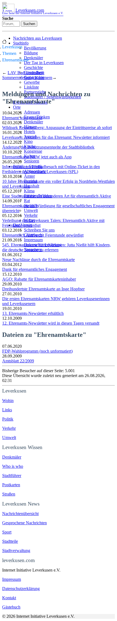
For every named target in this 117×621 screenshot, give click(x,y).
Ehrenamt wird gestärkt (22, 117)
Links (7, 409)
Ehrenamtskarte (15, 60)
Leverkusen (12, 47)
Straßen (8, 494)
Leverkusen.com (32, 11)
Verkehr (31, 215)
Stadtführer (11, 475)
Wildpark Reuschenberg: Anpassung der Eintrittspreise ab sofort (57, 127)
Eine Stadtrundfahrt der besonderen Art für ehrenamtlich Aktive (56, 196)
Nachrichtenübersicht (20, 513)
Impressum (33, 239)
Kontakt (9, 597)
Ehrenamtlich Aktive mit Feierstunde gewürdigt (43, 235)
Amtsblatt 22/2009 (18, 361)
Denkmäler (33, 57)
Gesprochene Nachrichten (24, 522)
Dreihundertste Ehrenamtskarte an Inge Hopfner (43, 289)
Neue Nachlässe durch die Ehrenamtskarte (38, 259)
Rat (27, 200)
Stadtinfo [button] (21, 43)
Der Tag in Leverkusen (44, 62)
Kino (28, 141)
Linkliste (31, 87)
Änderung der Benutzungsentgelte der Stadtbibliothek (48, 147)
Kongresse (33, 151)
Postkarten (11, 484)
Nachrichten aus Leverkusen (37, 38)
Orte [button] (17, 107)
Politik (7, 419)
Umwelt (31, 210)
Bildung (31, 53)
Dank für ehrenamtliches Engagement (34, 269)
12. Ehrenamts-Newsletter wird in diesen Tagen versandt (50, 323)
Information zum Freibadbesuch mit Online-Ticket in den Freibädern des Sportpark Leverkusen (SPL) (51, 169)
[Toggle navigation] (4, 3)
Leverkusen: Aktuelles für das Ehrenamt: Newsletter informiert (56, 137)
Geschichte (33, 67)
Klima (29, 191)
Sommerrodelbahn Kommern (27, 77)
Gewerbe (32, 82)
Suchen (29, 24)
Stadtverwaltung (16, 550)
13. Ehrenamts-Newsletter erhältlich (33, 313)
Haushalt (31, 186)
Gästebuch (11, 607)
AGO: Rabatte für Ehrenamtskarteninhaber (39, 279)
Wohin (8, 400)
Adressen (32, 112)
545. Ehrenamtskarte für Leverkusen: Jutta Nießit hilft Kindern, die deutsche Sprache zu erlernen (56, 247)
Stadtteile (10, 541)
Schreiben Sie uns (39, 230)
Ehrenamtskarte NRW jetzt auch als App (37, 157)
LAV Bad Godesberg (26, 72)
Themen (9, 53)
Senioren (31, 161)
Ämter (29, 176)
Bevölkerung (35, 48)
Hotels (29, 131)
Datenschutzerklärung (21, 588)
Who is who (12, 466)
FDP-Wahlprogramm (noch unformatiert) (37, 351)
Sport (6, 532)
